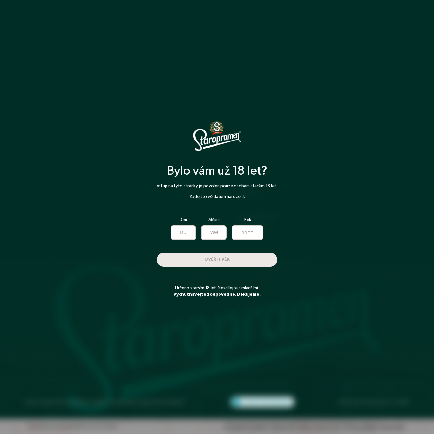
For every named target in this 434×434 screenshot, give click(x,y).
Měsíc (214, 219)
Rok (247, 219)
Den (183, 219)
